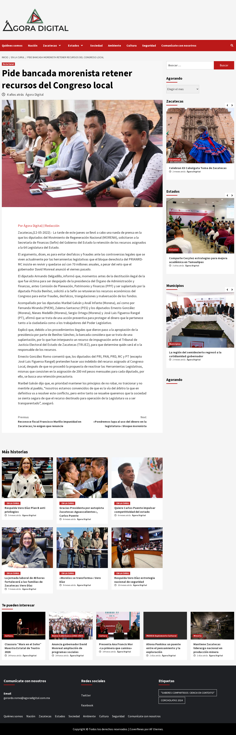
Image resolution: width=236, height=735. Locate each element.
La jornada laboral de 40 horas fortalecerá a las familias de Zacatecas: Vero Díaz (25, 581)
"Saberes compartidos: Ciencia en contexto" (187, 692)
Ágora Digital (34, 94)
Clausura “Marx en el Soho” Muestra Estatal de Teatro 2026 (23, 648)
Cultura (131, 45)
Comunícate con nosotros (178, 45)
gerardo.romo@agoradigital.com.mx (27, 698)
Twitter (86, 695)
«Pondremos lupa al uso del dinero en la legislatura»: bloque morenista (120, 421)
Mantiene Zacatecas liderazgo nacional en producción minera (207, 648)
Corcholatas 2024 (172, 700)
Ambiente (114, 45)
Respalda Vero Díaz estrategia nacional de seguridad (134, 580)
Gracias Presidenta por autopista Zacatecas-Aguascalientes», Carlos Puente (81, 511)
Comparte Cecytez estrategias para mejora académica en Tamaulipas (198, 260)
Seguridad (149, 45)
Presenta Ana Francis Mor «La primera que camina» (116, 646)
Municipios (175, 343)
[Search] (232, 45)
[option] (200, 146)
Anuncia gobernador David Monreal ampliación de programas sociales (69, 648)
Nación (32, 45)
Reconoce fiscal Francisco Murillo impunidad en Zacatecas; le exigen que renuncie (49, 421)
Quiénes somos (12, 45)
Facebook (87, 705)
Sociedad (96, 45)
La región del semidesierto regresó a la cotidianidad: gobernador (195, 354)
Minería (198, 635)
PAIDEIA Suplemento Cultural (161, 635)
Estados (73, 45)
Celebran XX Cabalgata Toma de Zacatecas (198, 168)
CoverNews (137, 729)
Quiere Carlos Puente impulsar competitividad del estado (134, 510)
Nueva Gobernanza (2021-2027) (67, 635)
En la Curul (8, 64)
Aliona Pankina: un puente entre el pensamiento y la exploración (163, 648)
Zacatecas (50, 45)
